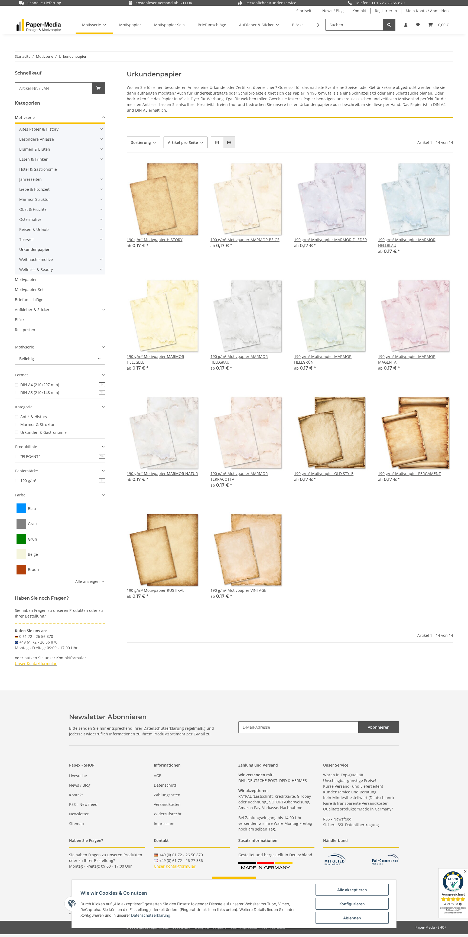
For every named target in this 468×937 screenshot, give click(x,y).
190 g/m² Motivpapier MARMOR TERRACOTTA (239, 476)
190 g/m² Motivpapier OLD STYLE (323, 473)
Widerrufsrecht (167, 813)
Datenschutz (165, 785)
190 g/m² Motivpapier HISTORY (155, 239)
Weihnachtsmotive (36, 259)
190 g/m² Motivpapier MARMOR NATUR (162, 473)
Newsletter (79, 813)
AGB (157, 775)
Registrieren (386, 10)
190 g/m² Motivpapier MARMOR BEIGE (245, 239)
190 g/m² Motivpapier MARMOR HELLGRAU (239, 359)
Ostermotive (30, 219)
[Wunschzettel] (418, 24)
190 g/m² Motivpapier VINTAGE (238, 590)
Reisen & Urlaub (34, 229)
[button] (406, 24)
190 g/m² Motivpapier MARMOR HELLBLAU (406, 242)
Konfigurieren (352, 904)
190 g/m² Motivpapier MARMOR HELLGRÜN (323, 359)
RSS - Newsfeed (83, 804)
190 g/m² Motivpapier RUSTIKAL (155, 590)
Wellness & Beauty (36, 269)
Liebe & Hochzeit (34, 189)
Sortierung (141, 142)
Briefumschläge (29, 299)
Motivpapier (26, 279)
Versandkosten (167, 804)
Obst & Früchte (33, 209)
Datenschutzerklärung (164, 728)
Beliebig (26, 358)
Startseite (305, 10)
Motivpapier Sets (30, 289)
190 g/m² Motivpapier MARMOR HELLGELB (155, 359)
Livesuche (78, 775)
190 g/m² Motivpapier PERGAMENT (409, 473)
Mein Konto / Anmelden (427, 10)
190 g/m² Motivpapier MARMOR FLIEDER (330, 239)
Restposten (25, 329)
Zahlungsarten (167, 794)
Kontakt (359, 10)
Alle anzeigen (87, 581)
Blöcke (21, 319)
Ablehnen (352, 918)
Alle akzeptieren (352, 889)
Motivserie (25, 117)
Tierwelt (26, 239)
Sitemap (76, 823)
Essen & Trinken (33, 159)
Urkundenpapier (34, 249)
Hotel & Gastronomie (38, 169)
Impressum (164, 823)
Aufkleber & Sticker (32, 309)
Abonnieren (378, 727)
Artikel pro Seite (183, 142)
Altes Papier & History (38, 129)
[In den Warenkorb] (98, 88)
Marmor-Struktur (34, 199)
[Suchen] (389, 25)
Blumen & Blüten (34, 149)
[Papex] (39, 25)
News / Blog (333, 10)
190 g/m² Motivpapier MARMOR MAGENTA (406, 359)
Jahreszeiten (30, 179)
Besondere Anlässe (36, 139)
